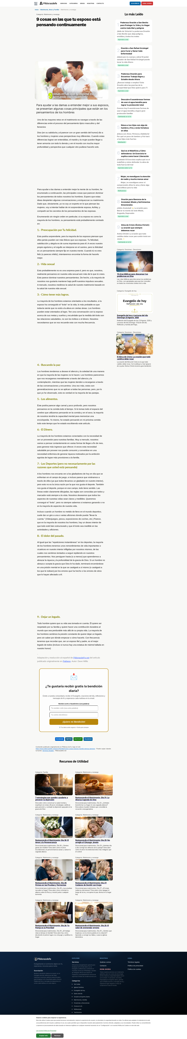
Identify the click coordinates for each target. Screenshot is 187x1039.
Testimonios (78, 1012)
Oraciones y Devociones (81, 1003)
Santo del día (78, 993)
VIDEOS (82, 3)
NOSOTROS (90, 3)
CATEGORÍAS (73, 3)
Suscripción (38, 970)
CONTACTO (100, 3)
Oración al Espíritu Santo (82, 997)
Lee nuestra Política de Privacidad (46, 1030)
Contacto (103, 966)
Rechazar (57, 1035)
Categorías (76, 981)
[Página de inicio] (48, 3)
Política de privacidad (135, 966)
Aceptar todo (43, 1035)
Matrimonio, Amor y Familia (49, 9)
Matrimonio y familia (80, 1000)
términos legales (48, 750)
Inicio (37, 9)
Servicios (75, 962)
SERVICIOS (63, 3)
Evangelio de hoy (79, 990)
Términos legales (134, 962)
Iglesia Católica (79, 987)
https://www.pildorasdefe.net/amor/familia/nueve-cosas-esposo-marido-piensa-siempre (65, 749)
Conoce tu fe (78, 1006)
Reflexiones (77, 1009)
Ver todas (77, 984)
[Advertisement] (74, 45)
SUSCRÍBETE (135, 3)
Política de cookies (134, 969)
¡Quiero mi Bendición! (73, 722)
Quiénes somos (105, 962)
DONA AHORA (147, 3)
